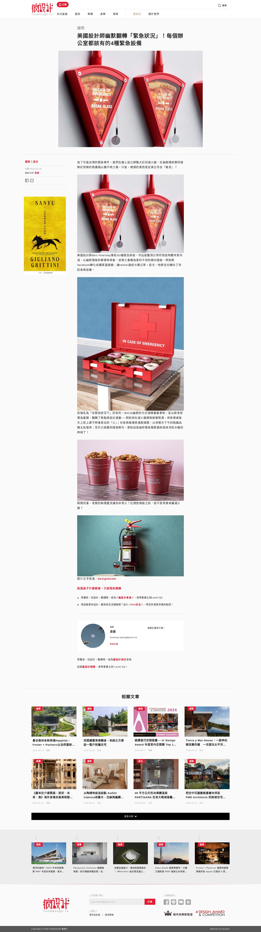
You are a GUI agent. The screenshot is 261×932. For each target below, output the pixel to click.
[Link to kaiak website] (178, 913)
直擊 (103, 14)
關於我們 (153, 14)
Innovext (225, 929)
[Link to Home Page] (42, 9)
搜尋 (224, 5)
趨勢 (77, 14)
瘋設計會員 (125, 597)
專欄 (90, 14)
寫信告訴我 (94, 915)
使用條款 (109, 915)
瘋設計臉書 (89, 666)
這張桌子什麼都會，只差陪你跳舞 (99, 588)
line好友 (136, 604)
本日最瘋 (62, 14)
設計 (35, 161)
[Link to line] (173, 902)
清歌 (37, 173)
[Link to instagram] (188, 902)
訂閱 (64, 4)
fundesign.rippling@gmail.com (123, 637)
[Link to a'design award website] (210, 913)
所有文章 (114, 644)
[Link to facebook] (166, 902)
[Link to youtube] (181, 902)
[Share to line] (32, 181)
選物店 (137, 14)
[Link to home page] (56, 905)
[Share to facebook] (27, 181)
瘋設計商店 (119, 659)
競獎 (115, 14)
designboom (107, 578)
